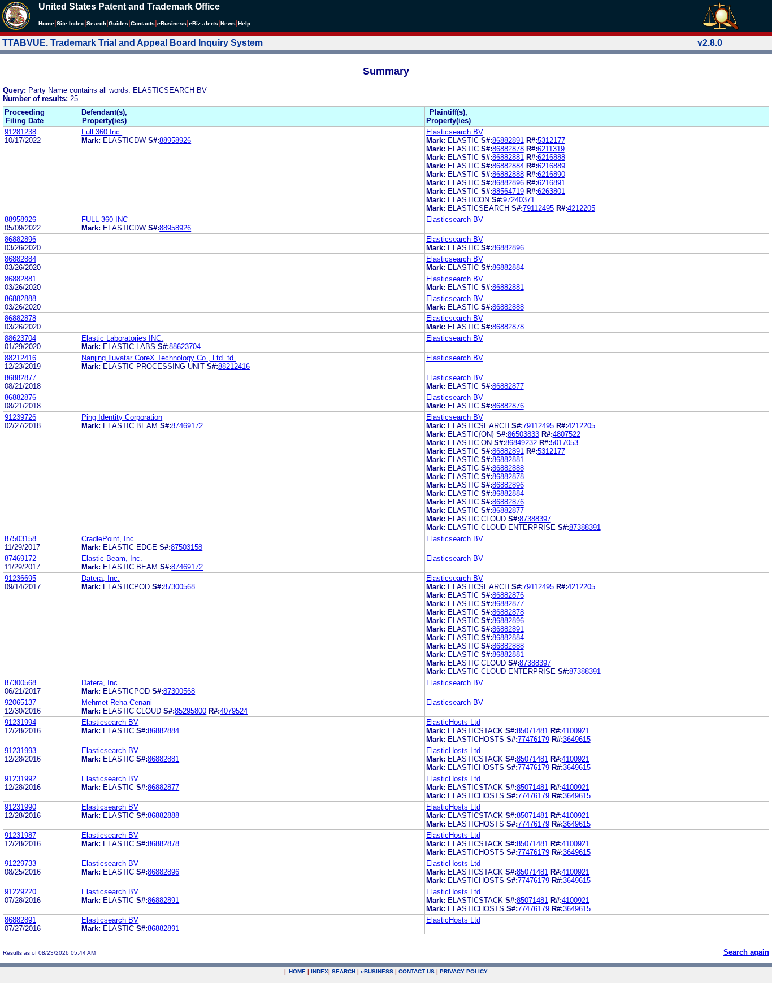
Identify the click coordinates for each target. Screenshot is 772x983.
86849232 (521, 442)
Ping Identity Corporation (121, 417)
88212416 (20, 358)
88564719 (508, 191)
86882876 (20, 397)
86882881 (508, 157)
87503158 (20, 538)
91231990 (20, 807)
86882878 (508, 149)
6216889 (551, 166)
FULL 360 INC (104, 219)
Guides (118, 23)
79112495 (538, 208)
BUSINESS (377, 971)
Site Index (70, 23)
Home (46, 23)
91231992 (20, 779)
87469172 (187, 425)
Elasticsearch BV (454, 132)
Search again (746, 952)
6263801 (551, 191)
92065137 (20, 702)
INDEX (319, 971)
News (228, 23)
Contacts (143, 23)
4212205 (581, 208)
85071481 (532, 731)
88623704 (20, 338)
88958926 (175, 140)
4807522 (566, 434)
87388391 (585, 527)
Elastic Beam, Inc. (111, 558)
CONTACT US (416, 971)
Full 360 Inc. (101, 132)
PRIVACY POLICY (464, 971)
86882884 (508, 166)
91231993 (20, 750)
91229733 (20, 863)
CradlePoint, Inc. (108, 538)
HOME (297, 971)
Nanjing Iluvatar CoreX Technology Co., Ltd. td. (158, 358)
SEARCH (343, 971)
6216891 (551, 183)
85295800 (190, 711)
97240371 (519, 199)
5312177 (551, 140)
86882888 (508, 174)
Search (96, 23)
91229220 (20, 892)
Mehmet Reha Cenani (116, 702)
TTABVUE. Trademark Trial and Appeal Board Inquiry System (132, 42)
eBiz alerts (203, 23)
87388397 (535, 519)
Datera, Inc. (100, 578)
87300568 (179, 586)
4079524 (234, 711)
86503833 (523, 434)
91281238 (20, 132)
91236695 (20, 578)
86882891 (508, 140)
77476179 (533, 739)
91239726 (20, 417)
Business (172, 23)
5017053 (564, 442)
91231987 (20, 835)
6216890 (551, 174)
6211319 (551, 149)
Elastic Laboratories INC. (122, 338)
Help (244, 23)
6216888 (551, 157)
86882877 (20, 377)
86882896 (508, 183)
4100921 (575, 731)
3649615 (577, 739)
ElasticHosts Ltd (453, 722)
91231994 (20, 722)
